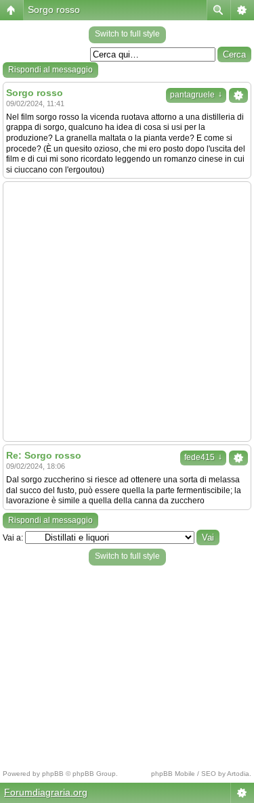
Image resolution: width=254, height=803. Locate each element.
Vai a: (13, 538)
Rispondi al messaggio (50, 69)
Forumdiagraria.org (45, 792)
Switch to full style (127, 34)
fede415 (203, 457)
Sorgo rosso (54, 9)
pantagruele (196, 94)
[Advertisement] (127, 311)
